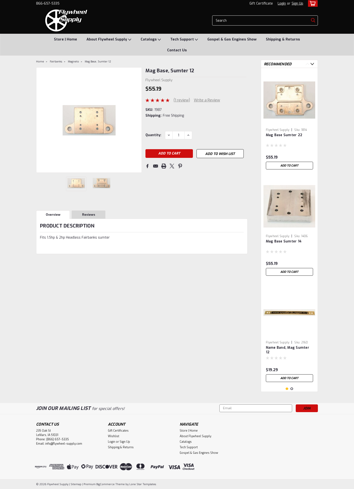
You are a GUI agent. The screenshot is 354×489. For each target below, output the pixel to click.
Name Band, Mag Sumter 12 (287, 350)
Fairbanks (56, 61)
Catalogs (149, 39)
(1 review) (181, 100)
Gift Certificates (118, 431)
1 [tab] (287, 389)
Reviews (88, 215)
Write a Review (207, 100)
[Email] (155, 166)
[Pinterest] (180, 166)
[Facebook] (147, 166)
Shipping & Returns (283, 39)
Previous (40, 120)
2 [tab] (291, 389)
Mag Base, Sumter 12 (98, 61)
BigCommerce (105, 484)
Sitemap (76, 484)
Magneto (73, 61)
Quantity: (153, 135)
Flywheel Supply (277, 130)
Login (282, 3)
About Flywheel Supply (107, 39)
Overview (53, 215)
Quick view (289, 122)
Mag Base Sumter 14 (284, 241)
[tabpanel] (289, 121)
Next (137, 120)
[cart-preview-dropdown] (312, 3)
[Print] (163, 166)
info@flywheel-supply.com (63, 444)
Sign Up (297, 3)
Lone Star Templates (142, 484)
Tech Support (182, 39)
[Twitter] (172, 166)
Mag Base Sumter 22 (284, 135)
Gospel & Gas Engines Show (231, 39)
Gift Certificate (261, 3)
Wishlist (113, 436)
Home (40, 61)
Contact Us (177, 50)
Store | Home (65, 39)
